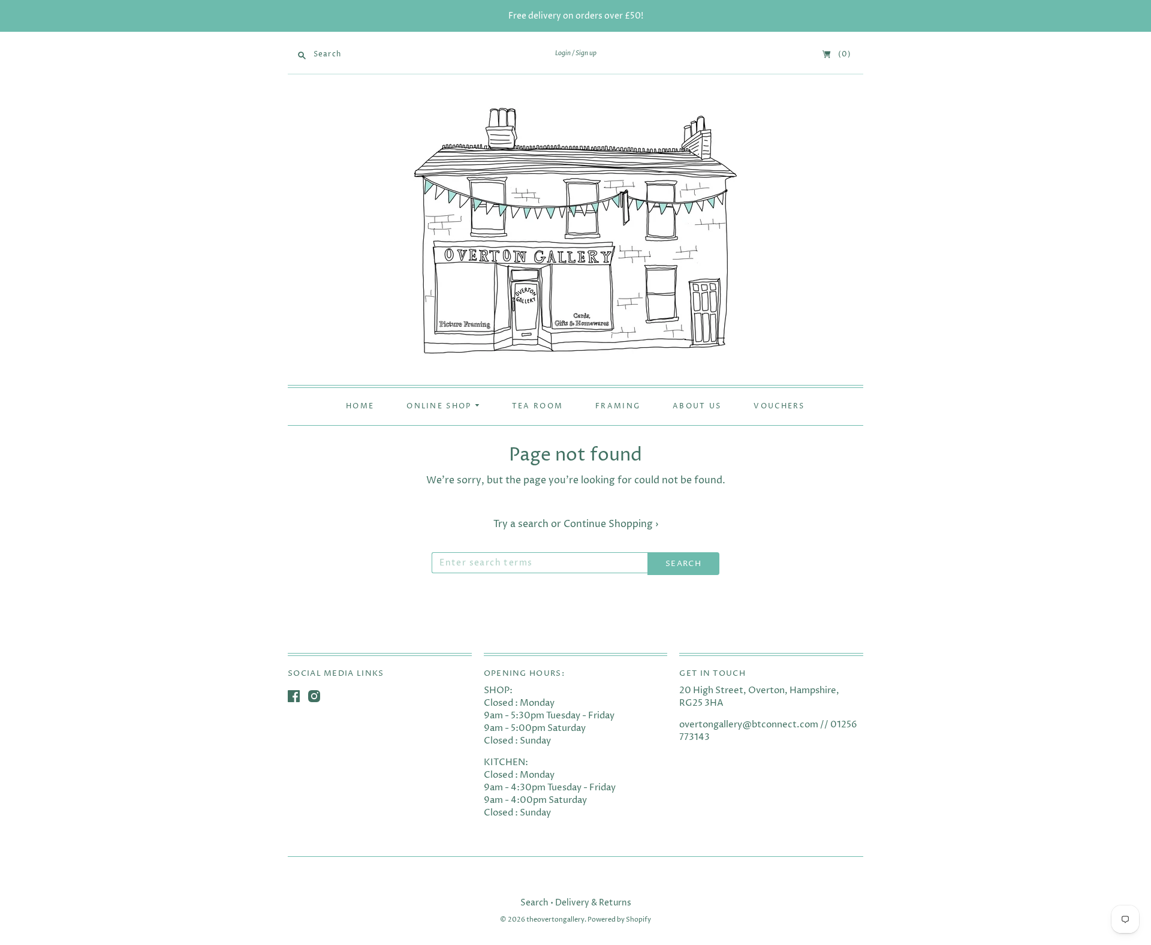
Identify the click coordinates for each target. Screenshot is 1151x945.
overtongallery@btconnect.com (748, 724)
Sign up (586, 53)
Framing (617, 406)
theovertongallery (555, 919)
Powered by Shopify (619, 919)
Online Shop (440, 406)
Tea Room (537, 406)
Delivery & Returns (593, 902)
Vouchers (779, 406)
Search (534, 902)
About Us (697, 406)
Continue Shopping (611, 524)
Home (360, 406)
